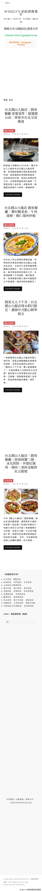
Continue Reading (12, 194)
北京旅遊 (28, 582)
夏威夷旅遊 (18, 597)
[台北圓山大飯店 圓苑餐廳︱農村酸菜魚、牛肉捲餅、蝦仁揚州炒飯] (21, 244)
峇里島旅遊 (20, 594)
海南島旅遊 (16, 585)
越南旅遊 (18, 591)
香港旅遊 (7, 582)
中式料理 (8, 480)
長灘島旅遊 (8, 594)
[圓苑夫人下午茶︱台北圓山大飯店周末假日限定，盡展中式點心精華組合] (21, 342)
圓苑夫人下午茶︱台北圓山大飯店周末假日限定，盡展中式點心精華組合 (21, 308)
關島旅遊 (8, 597)
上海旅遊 (7, 585)
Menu (7, 3)
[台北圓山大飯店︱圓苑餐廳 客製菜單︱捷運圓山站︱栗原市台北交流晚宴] (21, 150)
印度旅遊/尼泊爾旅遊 (14, 606)
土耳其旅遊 (19, 603)
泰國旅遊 (8, 591)
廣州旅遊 (17, 588)
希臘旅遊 (8, 603)
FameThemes (20, 885)
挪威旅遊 (29, 600)
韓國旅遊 (17, 579)
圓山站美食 (9, 130)
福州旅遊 (8, 588)
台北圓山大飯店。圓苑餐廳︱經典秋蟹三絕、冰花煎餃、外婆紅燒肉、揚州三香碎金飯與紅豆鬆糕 (21, 463)
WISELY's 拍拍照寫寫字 (21, 13)
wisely (7, 134)
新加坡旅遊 (28, 591)
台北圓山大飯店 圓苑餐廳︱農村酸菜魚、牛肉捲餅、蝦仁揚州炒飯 (21, 211)
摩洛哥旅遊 (29, 606)
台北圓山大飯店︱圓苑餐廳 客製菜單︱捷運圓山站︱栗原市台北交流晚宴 (21, 115)
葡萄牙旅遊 (30, 603)
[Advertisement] (21, 74)
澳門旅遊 (17, 582)
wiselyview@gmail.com (21, 802)
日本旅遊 (7, 579)
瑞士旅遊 (8, 600)
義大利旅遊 (18, 600)
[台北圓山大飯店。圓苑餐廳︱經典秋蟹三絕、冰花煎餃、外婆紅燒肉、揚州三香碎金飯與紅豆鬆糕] (21, 501)
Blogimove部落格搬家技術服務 (30, 890)
